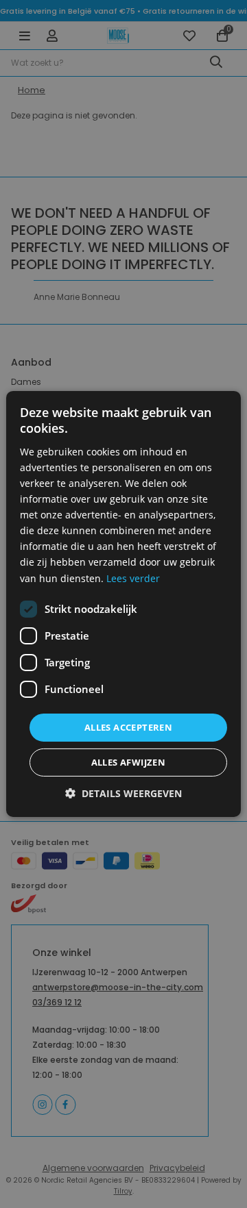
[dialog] (123, 604)
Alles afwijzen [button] (128, 762)
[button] (123, 793)
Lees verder (133, 577)
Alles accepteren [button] (128, 727)
